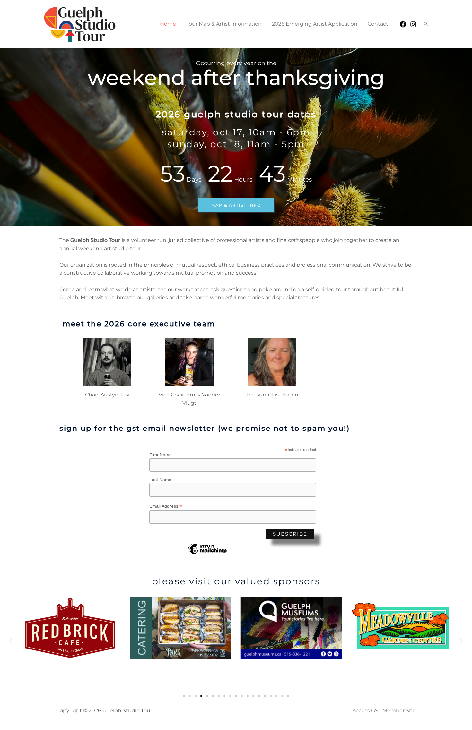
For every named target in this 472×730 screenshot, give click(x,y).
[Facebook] (403, 24)
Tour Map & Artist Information (224, 24)
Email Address (165, 506)
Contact (378, 24)
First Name (160, 454)
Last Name (160, 479)
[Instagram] (413, 24)
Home (168, 24)
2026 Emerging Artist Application (314, 24)
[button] (426, 24)
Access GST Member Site (384, 711)
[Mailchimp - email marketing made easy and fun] (207, 553)
